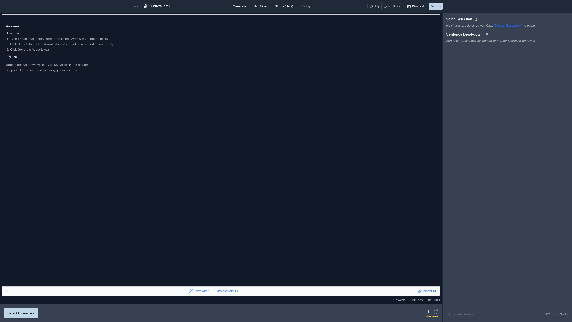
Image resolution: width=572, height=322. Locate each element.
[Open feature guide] (487, 34)
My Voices (260, 6)
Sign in (436, 6)
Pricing (305, 6)
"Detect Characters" (508, 25)
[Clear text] (6, 291)
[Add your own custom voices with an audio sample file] (476, 19)
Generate (239, 6)
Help (14, 57)
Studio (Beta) (284, 6)
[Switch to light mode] (136, 6)
